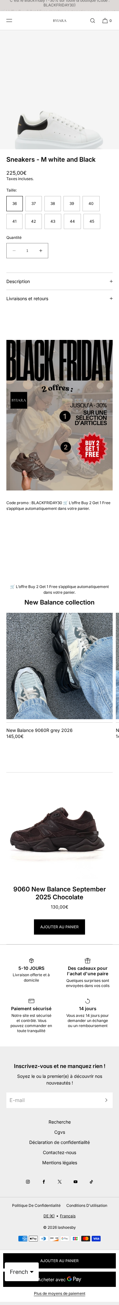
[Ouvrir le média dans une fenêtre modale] (59, 89)
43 (52, 221)
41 (14, 221)
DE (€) (49, 1216)
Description (18, 281)
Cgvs (59, 1132)
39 (71, 203)
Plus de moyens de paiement (59, 1293)
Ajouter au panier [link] (59, 926)
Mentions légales (59, 1162)
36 (14, 203)
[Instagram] (28, 1182)
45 (91, 221)
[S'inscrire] (105, 1100)
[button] (89, 20)
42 (33, 221)
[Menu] (14, 20)
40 (91, 203)
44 (72, 221)
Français (68, 1216)
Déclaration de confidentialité (59, 1142)
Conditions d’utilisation (86, 1205)
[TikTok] (91, 1182)
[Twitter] (60, 1182)
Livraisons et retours (27, 298)
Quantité (14, 237)
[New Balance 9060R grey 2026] (59, 666)
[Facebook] (44, 1182)
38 (52, 203)
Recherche (60, 1122)
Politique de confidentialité (36, 1205)
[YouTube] (76, 1182)
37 (33, 203)
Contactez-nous (59, 1152)
